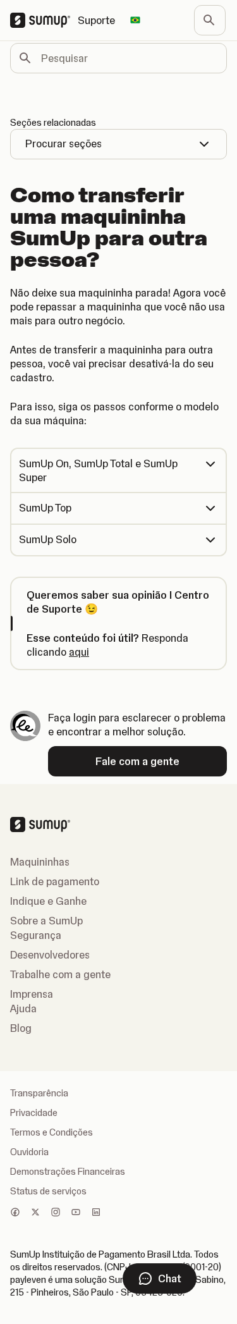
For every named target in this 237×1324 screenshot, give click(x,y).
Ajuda (23, 1008)
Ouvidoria (29, 1152)
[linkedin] (96, 1213)
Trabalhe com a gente (60, 974)
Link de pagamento (54, 881)
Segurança (35, 935)
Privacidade (34, 1113)
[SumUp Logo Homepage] (44, 20)
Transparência (39, 1093)
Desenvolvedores (50, 954)
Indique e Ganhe (48, 901)
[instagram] (56, 1213)
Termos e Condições (51, 1132)
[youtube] (76, 1213)
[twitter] (35, 1213)
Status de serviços (48, 1191)
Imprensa (31, 994)
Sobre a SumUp (46, 920)
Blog (21, 1028)
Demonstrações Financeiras (67, 1171)
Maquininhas (40, 861)
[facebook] (15, 1213)
